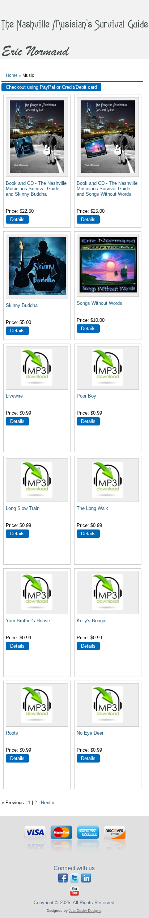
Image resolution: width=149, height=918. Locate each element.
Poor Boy (86, 396)
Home (12, 75)
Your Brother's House (28, 620)
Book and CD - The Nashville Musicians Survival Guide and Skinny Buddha (36, 188)
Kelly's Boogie (91, 620)
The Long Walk (92, 508)
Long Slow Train (22, 508)
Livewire (14, 396)
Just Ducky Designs (85, 911)
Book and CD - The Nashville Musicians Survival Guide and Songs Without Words (107, 188)
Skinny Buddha (22, 305)
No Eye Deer (90, 733)
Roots (12, 733)
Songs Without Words (99, 303)
